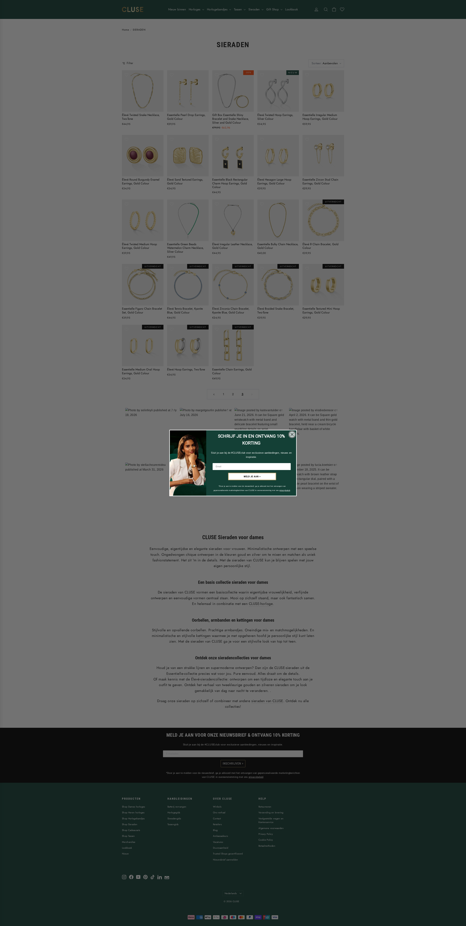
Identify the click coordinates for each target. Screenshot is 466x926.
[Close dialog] (292, 434)
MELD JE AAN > (252, 476)
